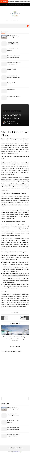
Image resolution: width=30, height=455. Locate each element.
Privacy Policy (10, 4)
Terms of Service (19, 4)
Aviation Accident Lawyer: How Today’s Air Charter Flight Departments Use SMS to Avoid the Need (14, 63)
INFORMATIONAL (17, 111)
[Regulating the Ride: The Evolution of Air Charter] (4, 318)
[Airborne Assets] (25, 318)
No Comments (15, 312)
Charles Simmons (11, 121)
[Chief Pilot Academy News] (15, 14)
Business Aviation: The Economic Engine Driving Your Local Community (13, 36)
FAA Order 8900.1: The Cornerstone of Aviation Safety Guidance (13, 77)
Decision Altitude (10, 89)
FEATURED (7, 111)
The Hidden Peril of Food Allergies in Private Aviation (13, 43)
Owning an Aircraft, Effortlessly (14, 96)
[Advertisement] (15, 376)
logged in (10, 351)
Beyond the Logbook (11, 69)
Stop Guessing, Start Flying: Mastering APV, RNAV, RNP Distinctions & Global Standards (14, 56)
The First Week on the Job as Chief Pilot (13, 49)
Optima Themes (19, 447)
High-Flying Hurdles (11, 82)
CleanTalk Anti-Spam (17, 451)
